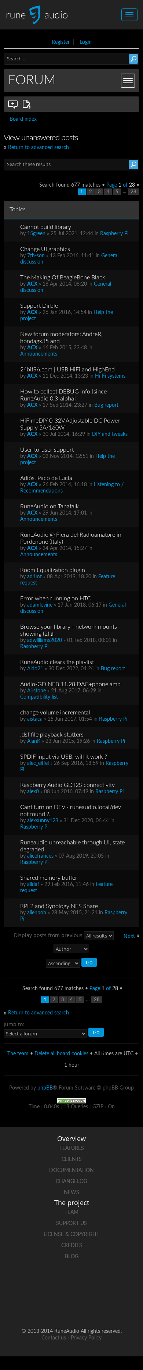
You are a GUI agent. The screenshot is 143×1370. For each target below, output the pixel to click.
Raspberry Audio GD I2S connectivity (67, 785)
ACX (32, 284)
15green (36, 233)
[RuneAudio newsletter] (99, 1308)
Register (61, 42)
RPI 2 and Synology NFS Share (59, 906)
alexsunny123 (42, 820)
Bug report (106, 405)
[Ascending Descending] (72, 963)
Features (71, 1148)
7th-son (36, 255)
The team (18, 1053)
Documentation (71, 1170)
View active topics (28, 104)
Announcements (38, 354)
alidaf (33, 884)
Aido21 (35, 668)
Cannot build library (45, 227)
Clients (72, 1159)
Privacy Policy (86, 1338)
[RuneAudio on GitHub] (30, 1282)
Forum (32, 80)
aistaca (35, 719)
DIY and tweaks (110, 434)
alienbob (36, 912)
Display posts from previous (49, 934)
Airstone (36, 690)
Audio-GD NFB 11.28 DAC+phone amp (70, 684)
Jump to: (14, 1024)
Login (86, 42)
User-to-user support (47, 450)
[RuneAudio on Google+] (113, 1282)
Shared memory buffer (48, 878)
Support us (71, 1223)
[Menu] (128, 81)
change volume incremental (55, 713)
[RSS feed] (71, 1308)
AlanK (33, 741)
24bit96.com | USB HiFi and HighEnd (67, 369)
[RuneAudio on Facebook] (57, 1282)
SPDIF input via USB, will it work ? (63, 757)
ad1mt (34, 576)
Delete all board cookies (61, 1053)
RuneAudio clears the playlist (57, 662)
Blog (71, 1256)
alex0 (33, 791)
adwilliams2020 (44, 640)
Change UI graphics (45, 249)
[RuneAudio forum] (44, 1308)
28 (133, 192)
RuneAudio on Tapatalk (49, 506)
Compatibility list (39, 697)
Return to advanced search (38, 147)
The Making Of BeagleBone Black (62, 277)
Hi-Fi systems (110, 376)
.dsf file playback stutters (52, 735)
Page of (120, 185)
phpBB (45, 1088)
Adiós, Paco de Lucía (46, 478)
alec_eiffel (38, 763)
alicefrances (40, 856)
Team (71, 1212)
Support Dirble (39, 306)
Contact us (53, 1338)
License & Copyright (71, 1234)
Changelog (71, 1181)
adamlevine (39, 605)
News (71, 1192)
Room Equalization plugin (52, 570)
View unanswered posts (13, 104)
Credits (71, 1245)
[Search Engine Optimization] (71, 1100)
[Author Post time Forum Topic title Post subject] (72, 948)
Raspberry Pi (114, 233)
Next (129, 935)
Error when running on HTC (55, 598)
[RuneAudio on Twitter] (85, 1282)
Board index (23, 119)
